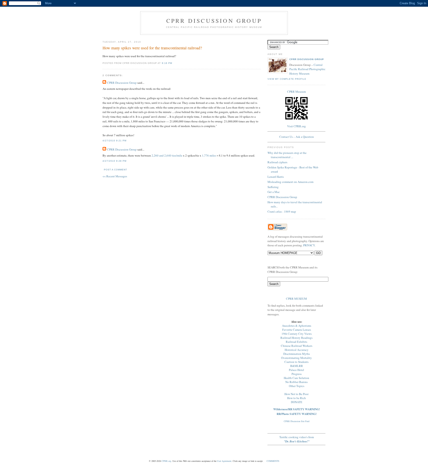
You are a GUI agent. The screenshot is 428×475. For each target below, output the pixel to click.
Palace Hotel (296, 370)
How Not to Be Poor (296, 394)
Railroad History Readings (296, 338)
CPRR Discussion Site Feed (296, 421)
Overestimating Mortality (296, 358)
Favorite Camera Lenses (296, 330)
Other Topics (296, 386)
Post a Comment (115, 169)
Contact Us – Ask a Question (296, 137)
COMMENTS (273, 460)
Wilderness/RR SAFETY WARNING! (296, 409)
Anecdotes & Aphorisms (296, 326)
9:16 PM (167, 63)
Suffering (273, 187)
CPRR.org (166, 460)
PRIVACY (309, 245)
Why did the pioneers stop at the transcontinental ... (287, 155)
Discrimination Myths (296, 354)
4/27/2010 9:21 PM (114, 140)
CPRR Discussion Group (214, 20)
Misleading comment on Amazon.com (290, 182)
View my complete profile (287, 79)
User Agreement (224, 460)
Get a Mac (274, 192)
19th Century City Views (297, 334)
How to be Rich (296, 398)
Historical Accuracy (297, 350)
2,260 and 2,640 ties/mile (167, 155)
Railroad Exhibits (296, 342)
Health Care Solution (296, 378)
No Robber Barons (296, 382)
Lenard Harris (276, 177)
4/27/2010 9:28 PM (114, 161)
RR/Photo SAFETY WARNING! (297, 414)
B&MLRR (296, 366)
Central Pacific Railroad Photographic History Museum (307, 69)
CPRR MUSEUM (296, 299)
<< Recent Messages (115, 176)
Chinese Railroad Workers (296, 346)
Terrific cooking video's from (296, 439)
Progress (297, 374)
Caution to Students (296, 362)
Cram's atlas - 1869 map (282, 211)
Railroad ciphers (277, 162)
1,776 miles (209, 155)
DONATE (296, 402)
